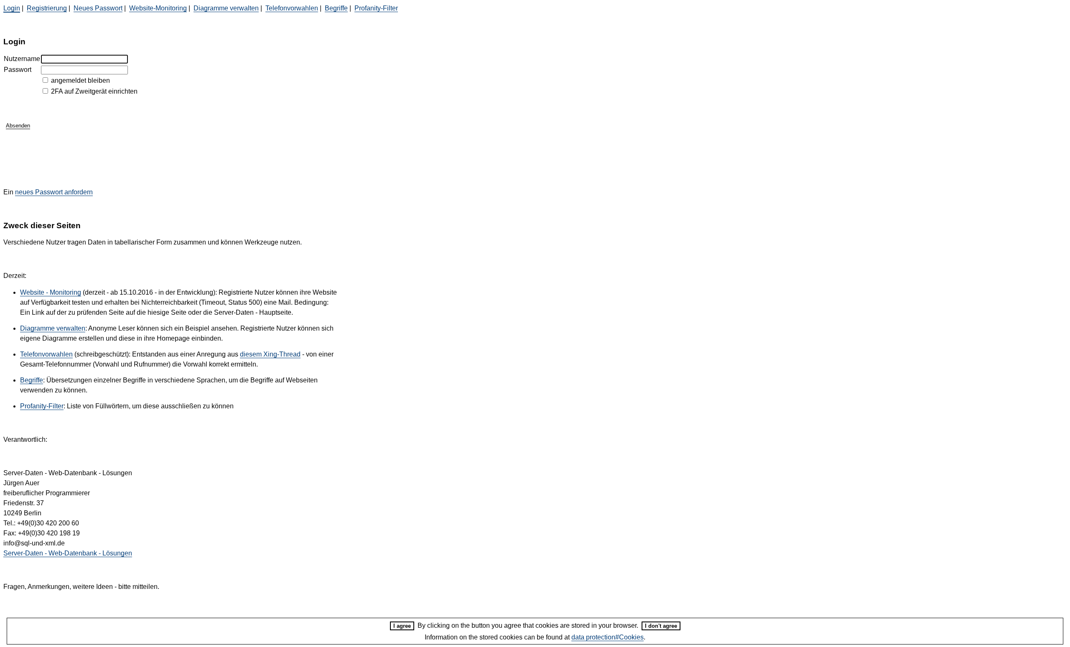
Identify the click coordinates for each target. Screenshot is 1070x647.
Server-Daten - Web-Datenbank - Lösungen (67, 553)
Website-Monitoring (158, 8)
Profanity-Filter (376, 8)
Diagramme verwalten (226, 8)
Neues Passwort (98, 8)
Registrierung (47, 8)
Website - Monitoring (50, 292)
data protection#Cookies (607, 637)
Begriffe (336, 8)
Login (11, 8)
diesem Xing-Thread (270, 354)
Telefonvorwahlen (291, 8)
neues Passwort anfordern (54, 192)
